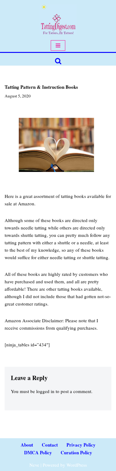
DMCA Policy (38, 452)
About (27, 444)
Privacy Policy (81, 444)
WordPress (77, 465)
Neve (34, 465)
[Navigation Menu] (58, 45)
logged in (45, 391)
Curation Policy (76, 452)
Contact (50, 444)
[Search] (58, 61)
